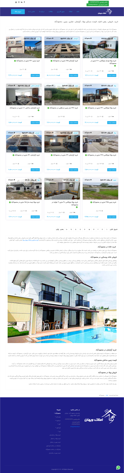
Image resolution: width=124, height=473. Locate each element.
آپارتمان (76, 39)
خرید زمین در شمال (55, 442)
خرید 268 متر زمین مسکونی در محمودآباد (64, 107)
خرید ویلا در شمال (56, 439)
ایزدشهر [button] (58, 428)
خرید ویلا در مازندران (55, 435)
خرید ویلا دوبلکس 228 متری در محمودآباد (101, 155)
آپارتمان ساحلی (35, 86)
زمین (38, 39)
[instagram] (19, 2)
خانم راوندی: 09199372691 (98, 2)
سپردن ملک (18, 12)
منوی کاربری (60, 11)
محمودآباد (87, 38)
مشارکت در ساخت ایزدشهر (53, 446)
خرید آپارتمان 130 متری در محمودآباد (65, 155)
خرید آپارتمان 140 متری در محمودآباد (27, 155)
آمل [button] (60, 424)
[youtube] (16, 2)
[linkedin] (21, 2)
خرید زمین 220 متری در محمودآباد (28, 60)
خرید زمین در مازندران (55, 453)
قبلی (111, 229)
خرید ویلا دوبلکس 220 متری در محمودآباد (101, 107)
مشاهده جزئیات (112, 75)
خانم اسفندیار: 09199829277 (97, 5)
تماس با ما (31, 11)
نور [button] (60, 431)
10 (66, 229)
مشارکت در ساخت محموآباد (53, 449)
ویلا (115, 39)
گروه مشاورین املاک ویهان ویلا (31, 240)
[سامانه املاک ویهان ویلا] (105, 11)
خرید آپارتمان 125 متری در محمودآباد (65, 60)
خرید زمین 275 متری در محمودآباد (104, 202)
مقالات (51, 11)
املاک (70, 11)
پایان (57, 229)
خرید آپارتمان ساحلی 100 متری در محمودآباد (25, 107)
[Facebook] (24, 2)
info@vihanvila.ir (75, 427)
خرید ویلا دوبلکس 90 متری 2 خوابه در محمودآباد (65, 203)
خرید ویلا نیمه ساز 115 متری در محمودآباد (25, 202)
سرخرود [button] (58, 420)
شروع (115, 229)
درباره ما (41, 11)
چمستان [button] (58, 417)
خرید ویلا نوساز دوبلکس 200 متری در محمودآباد (103, 62)
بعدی (62, 229)
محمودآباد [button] (58, 413)
